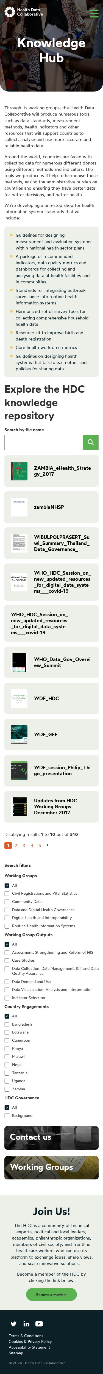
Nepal (17, 1064)
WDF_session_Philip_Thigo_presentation (62, 770)
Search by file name (24, 429)
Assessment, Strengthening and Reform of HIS (52, 952)
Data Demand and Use (31, 981)
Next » (49, 849)
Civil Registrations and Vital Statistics (44, 893)
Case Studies (23, 960)
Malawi (18, 1056)
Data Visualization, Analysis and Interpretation (52, 989)
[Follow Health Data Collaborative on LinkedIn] (26, 1324)
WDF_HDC (46, 698)
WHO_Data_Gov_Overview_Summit (62, 662)
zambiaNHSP (49, 507)
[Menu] (94, 13)
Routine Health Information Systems (43, 926)
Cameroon (21, 1040)
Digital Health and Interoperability (42, 917)
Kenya (17, 1048)
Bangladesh (22, 1024)
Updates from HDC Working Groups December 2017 (55, 806)
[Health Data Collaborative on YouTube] (39, 1324)
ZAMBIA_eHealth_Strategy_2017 (62, 471)
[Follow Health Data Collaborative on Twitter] (13, 1324)
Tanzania (19, 1073)
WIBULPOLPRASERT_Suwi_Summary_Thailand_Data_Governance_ (62, 543)
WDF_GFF (45, 734)
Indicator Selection (28, 998)
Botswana (20, 1032)
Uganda (18, 1081)
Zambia (18, 1089)
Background (22, 1115)
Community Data (26, 901)
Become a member (51, 1294)
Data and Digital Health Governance (43, 910)
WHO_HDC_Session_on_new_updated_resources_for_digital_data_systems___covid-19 (62, 582)
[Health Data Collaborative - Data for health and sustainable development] (23, 12)
